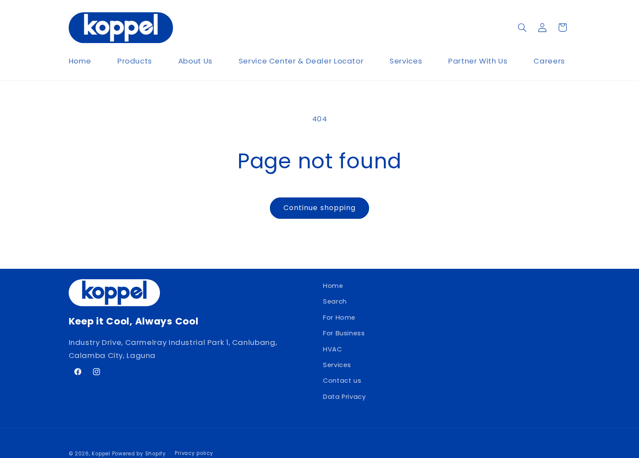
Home (333, 285)
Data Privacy (344, 396)
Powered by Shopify (139, 453)
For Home (339, 317)
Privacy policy (194, 453)
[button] (522, 27)
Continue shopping (319, 208)
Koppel (101, 453)
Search (335, 302)
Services (337, 365)
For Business (344, 333)
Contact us (342, 381)
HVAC (332, 349)
